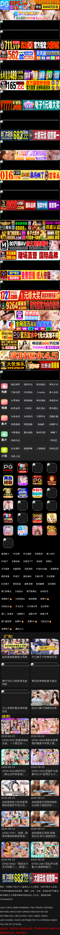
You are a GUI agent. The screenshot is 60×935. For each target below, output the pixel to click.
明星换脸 (28, 424)
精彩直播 (5, 576)
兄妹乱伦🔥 (46, 621)
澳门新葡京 (6, 591)
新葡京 (49, 561)
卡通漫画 (15, 432)
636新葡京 (20, 598)
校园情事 (28, 448)
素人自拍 (53, 392)
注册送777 (28, 561)
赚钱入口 (20, 628)
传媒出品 (15, 440)
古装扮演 (15, 416)
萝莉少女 (53, 384)
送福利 (39, 561)
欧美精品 (40, 384)
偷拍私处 (17, 583)
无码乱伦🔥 (6, 606)
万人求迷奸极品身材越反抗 (15, 709)
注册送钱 (16, 561)
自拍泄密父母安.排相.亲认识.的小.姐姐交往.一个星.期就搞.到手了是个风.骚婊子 (44, 837)
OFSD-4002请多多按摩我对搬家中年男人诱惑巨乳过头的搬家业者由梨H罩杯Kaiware (45, 744)
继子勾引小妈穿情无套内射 (15, 682)
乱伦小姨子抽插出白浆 (44, 707)
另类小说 (15, 456)
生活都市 (15, 448)
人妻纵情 (40, 448)
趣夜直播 (28, 583)
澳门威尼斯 (6, 621)
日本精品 (28, 392)
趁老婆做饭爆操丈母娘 (15, 656)
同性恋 (53, 440)
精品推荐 (15, 384)
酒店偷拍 (27, 576)
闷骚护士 (53, 424)
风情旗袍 (15, 424)
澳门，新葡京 (7, 613)
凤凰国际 (28, 568)
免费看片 (21, 613)
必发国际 (52, 583)
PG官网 (16, 553)
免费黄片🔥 (6, 628)
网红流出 (40, 408)
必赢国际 (17, 568)
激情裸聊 (33, 598)
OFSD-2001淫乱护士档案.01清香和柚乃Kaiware (45, 867)
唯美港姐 (40, 400)
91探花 (28, 408)
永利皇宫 (44, 591)
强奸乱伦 (28, 384)
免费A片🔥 (33, 621)
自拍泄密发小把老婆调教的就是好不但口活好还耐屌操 (15, 805)
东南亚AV (53, 400)
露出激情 (28, 432)
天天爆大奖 (32, 606)
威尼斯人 (5, 553)
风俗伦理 (53, 448)
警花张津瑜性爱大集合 (44, 680)
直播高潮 (54, 568)
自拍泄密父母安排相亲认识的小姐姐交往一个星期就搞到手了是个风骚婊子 (44, 806)
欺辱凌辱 (15, 408)
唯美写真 (40, 432)
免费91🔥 (19, 621)
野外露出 (53, 408)
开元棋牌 (27, 553)
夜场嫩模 (40, 583)
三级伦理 (15, 392)
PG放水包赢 (41, 568)
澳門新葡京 (31, 591)
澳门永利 (50, 553)
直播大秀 (44, 613)
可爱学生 (40, 416)
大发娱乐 (19, 591)
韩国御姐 (28, 400)
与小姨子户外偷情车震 (44, 656)
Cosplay (41, 392)
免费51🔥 (44, 598)
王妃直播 (50, 576)
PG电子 (4, 561)
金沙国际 (45, 606)
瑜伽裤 (41, 424)
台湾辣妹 (15, 400)
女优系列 (28, 416)
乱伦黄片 (5, 583)
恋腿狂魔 (53, 416)
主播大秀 (39, 576)
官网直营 (39, 553)
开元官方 (20, 606)
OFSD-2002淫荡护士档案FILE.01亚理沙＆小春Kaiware (45, 774)
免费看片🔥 (6, 598)
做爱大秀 (33, 613)
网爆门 (53, 432)
